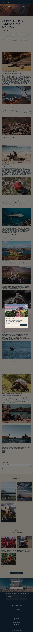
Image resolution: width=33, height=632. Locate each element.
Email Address (8, 323)
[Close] (26, 306)
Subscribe (24, 325)
